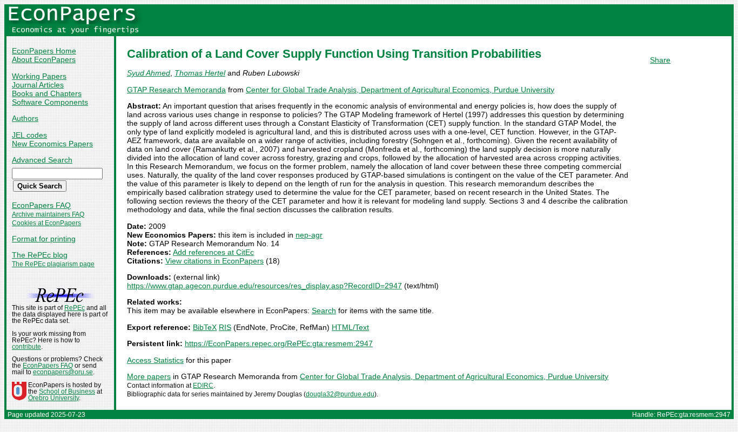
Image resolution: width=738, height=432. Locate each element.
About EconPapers (44, 59)
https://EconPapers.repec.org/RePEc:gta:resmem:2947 (279, 343)
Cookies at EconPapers (46, 223)
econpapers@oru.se (63, 372)
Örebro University (53, 398)
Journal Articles (38, 84)
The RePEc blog (40, 255)
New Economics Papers (52, 143)
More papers (149, 376)
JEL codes (29, 135)
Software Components (50, 102)
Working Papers (39, 76)
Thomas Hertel (200, 73)
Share (660, 60)
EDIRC (203, 385)
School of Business (67, 391)
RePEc (74, 308)
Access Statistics (155, 360)
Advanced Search (42, 160)
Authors (25, 118)
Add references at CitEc (213, 252)
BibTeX (205, 327)
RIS (225, 327)
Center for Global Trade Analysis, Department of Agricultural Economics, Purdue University (400, 89)
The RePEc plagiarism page (53, 264)
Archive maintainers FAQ (48, 214)
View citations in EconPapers (214, 260)
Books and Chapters (47, 93)
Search (324, 310)
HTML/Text (350, 327)
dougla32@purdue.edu (340, 394)
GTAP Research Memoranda (176, 89)
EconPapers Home (44, 50)
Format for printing (44, 238)
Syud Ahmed (148, 73)
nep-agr (309, 235)
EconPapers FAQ (41, 205)
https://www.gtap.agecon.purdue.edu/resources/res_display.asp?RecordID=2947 (264, 285)
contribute (26, 346)
